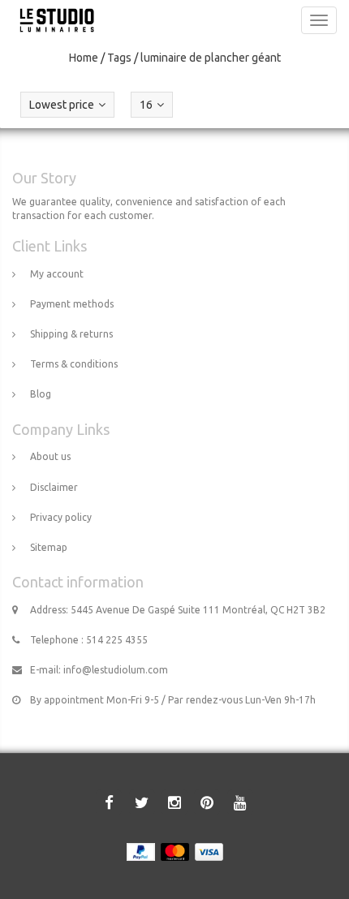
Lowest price (61, 104)
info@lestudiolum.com (115, 670)
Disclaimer (54, 487)
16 (146, 104)
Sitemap (48, 547)
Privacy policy (61, 517)
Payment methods (72, 304)
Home (83, 57)
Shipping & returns (71, 334)
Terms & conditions (74, 364)
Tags (119, 57)
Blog (40, 394)
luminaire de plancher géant (210, 57)
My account (57, 274)
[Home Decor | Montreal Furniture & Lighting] (53, 20)
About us (50, 456)
